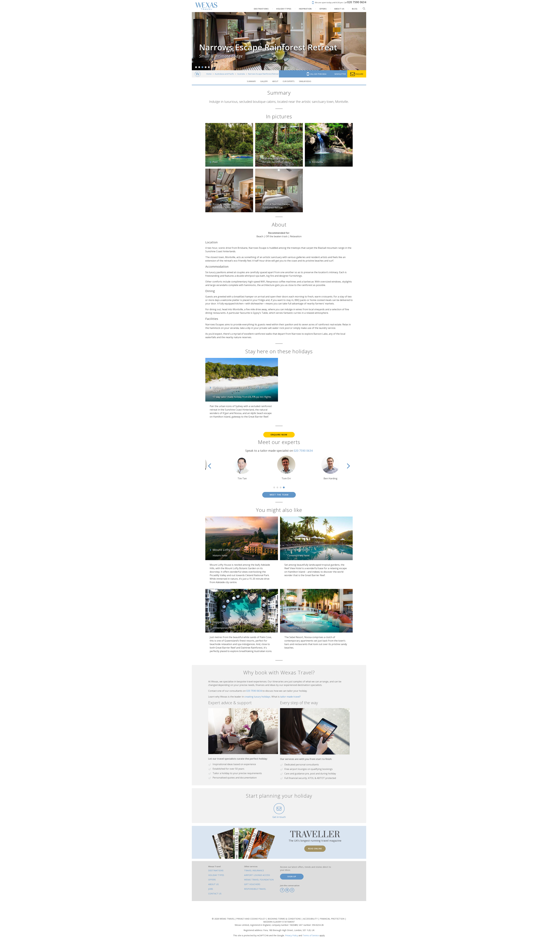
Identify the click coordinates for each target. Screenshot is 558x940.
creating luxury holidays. (257, 696)
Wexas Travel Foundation (259, 879)
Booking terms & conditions (284, 918)
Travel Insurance (254, 870)
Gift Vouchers (252, 884)
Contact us (214, 893)
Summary (251, 81)
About (275, 81)
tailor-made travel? (290, 696)
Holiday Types (216, 875)
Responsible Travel (255, 889)
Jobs (210, 889)
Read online (315, 848)
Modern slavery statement (279, 921)
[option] (235, 468)
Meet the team (279, 494)
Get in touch (279, 817)
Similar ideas (305, 81)
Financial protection (332, 918)
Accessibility (310, 918)
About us (213, 884)
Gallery (264, 81)
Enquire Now (279, 434)
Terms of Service (311, 935)
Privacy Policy (291, 935)
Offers (212, 879)
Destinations (215, 870)
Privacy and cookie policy (251, 918)
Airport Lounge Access (257, 875)
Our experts (289, 81)
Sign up (291, 876)
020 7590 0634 (303, 451)
